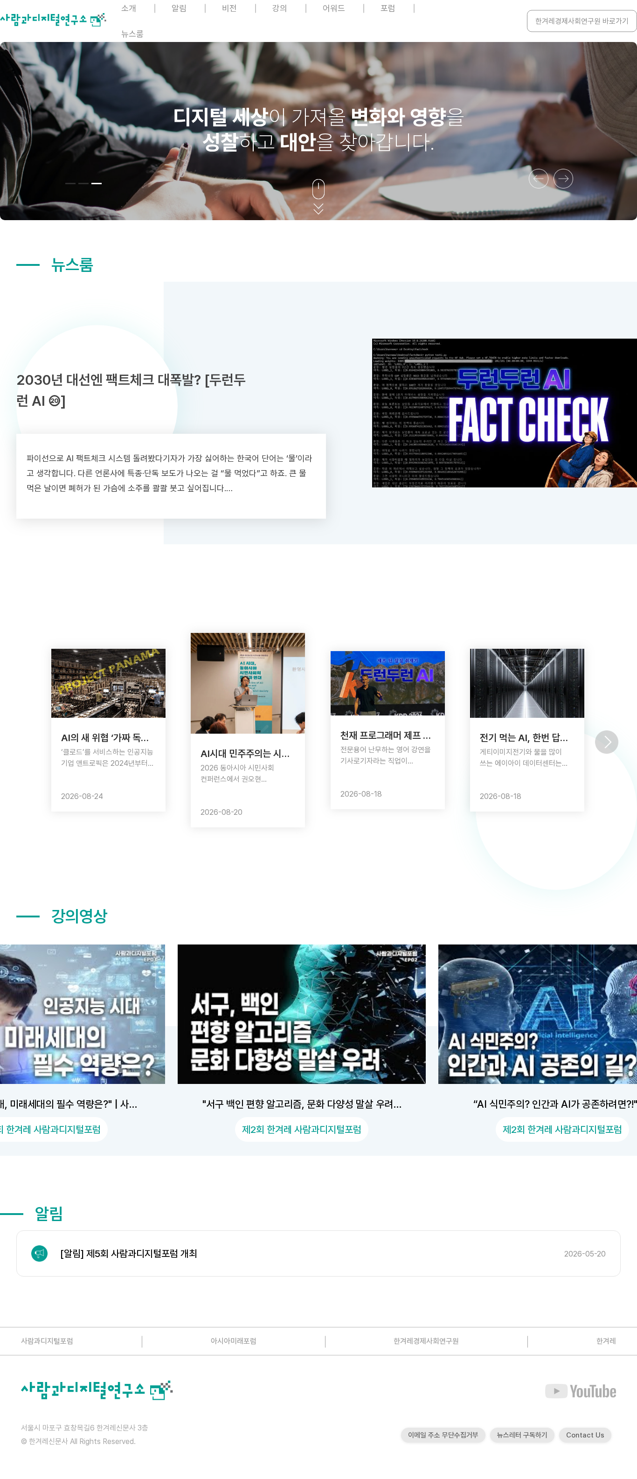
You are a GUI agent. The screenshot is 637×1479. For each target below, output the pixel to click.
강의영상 (79, 916)
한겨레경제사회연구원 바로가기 (582, 21)
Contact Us (585, 1435)
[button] (70, 183)
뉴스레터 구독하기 (522, 1435)
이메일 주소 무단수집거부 (443, 1435)
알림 (49, 1213)
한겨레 (606, 1341)
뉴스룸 (132, 34)
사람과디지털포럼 (47, 1341)
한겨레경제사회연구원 (426, 1341)
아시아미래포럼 (233, 1341)
